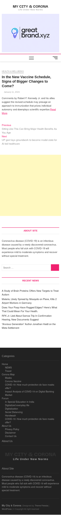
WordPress (7, 508)
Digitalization (11, 408)
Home (5, 364)
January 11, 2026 (11, 92)
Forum (5, 398)
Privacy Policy (12, 429)
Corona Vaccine (13, 381)
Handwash (10, 415)
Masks (8, 377)
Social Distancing (14, 412)
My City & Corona (11, 505)
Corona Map (8, 374)
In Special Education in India (19, 401)
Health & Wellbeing (13, 71)
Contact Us (10, 436)
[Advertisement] (30, 185)
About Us (6, 425)
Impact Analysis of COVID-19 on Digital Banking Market (29, 393)
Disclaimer (10, 432)
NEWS (8, 367)
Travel (8, 370)
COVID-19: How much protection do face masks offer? (29, 386)
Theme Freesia (41, 505)
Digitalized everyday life (17, 405)
